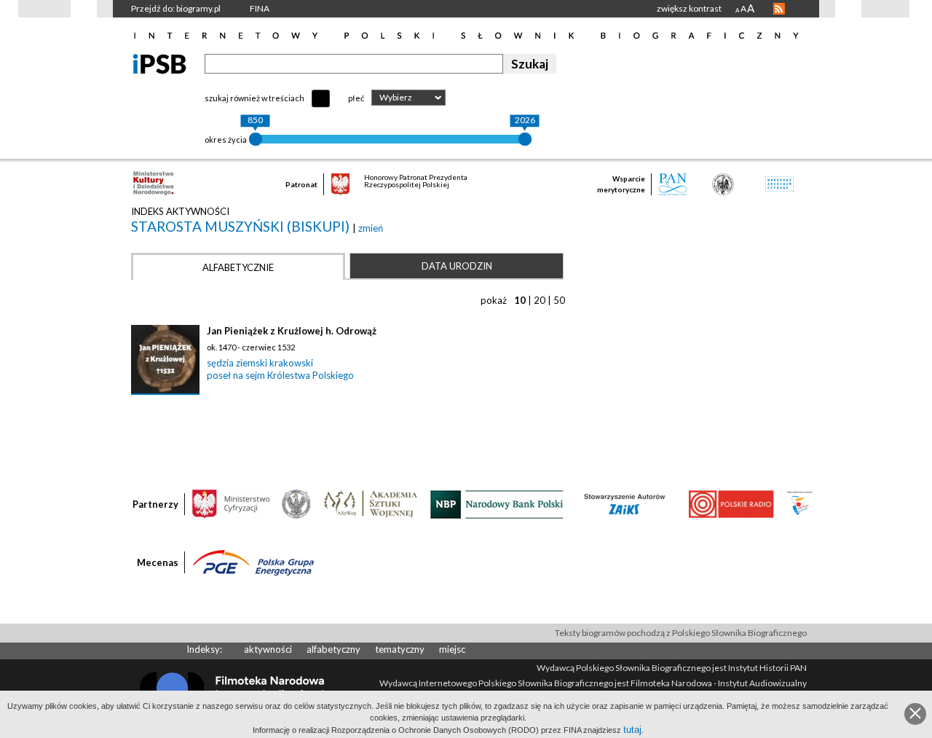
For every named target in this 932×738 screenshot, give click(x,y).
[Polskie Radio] (730, 503)
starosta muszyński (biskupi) (241, 226)
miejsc (452, 649)
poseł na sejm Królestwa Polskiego (280, 375)
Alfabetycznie (238, 267)
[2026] (525, 139)
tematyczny (399, 649)
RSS (779, 9)
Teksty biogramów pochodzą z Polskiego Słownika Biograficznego (681, 632)
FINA (259, 8)
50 (559, 300)
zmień (370, 228)
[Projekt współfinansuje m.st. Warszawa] (799, 503)
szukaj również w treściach (254, 98)
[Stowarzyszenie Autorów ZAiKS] (625, 503)
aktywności (268, 649)
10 (520, 300)
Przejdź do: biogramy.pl (176, 8)
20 (539, 300)
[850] (255, 139)
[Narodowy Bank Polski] (497, 503)
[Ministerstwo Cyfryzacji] (230, 503)
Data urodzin (457, 266)
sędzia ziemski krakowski (260, 363)
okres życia (226, 139)
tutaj (632, 729)
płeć (356, 98)
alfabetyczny (333, 649)
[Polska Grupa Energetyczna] (253, 561)
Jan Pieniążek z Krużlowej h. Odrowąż (291, 331)
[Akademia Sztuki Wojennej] (370, 503)
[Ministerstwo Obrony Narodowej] (296, 503)
